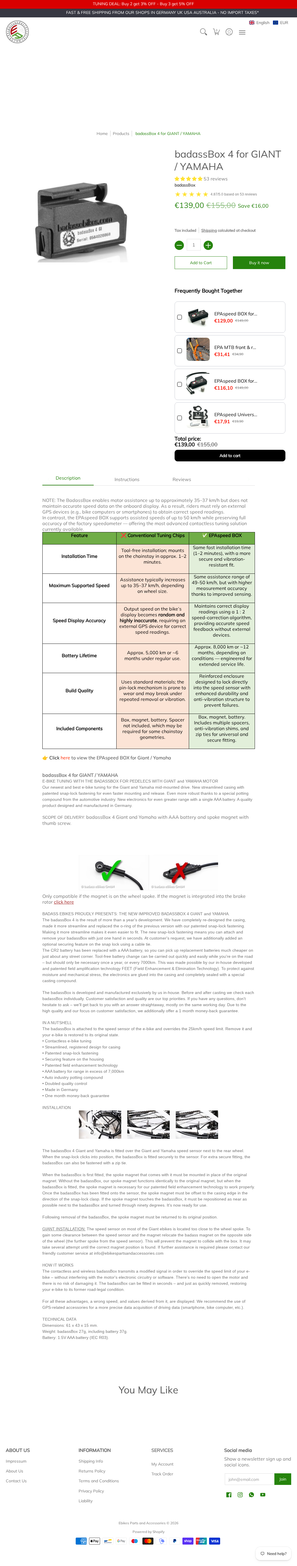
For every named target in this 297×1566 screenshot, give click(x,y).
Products (121, 133)
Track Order (162, 1474)
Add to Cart (201, 262)
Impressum (16, 1461)
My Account (162, 1464)
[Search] (203, 31)
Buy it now (259, 262)
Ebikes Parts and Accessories (142, 1523)
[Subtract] (179, 245)
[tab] (68, 479)
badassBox (185, 185)
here (65, 758)
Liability (86, 1500)
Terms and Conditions (99, 1480)
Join (282, 1479)
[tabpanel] (148, 925)
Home (102, 133)
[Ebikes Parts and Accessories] (17, 31)
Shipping (209, 230)
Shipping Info (91, 1461)
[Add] (208, 245)
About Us (14, 1471)
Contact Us (16, 1480)
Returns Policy (92, 1471)
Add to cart (230, 455)
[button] (216, 31)
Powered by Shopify (148, 1532)
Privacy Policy (91, 1491)
